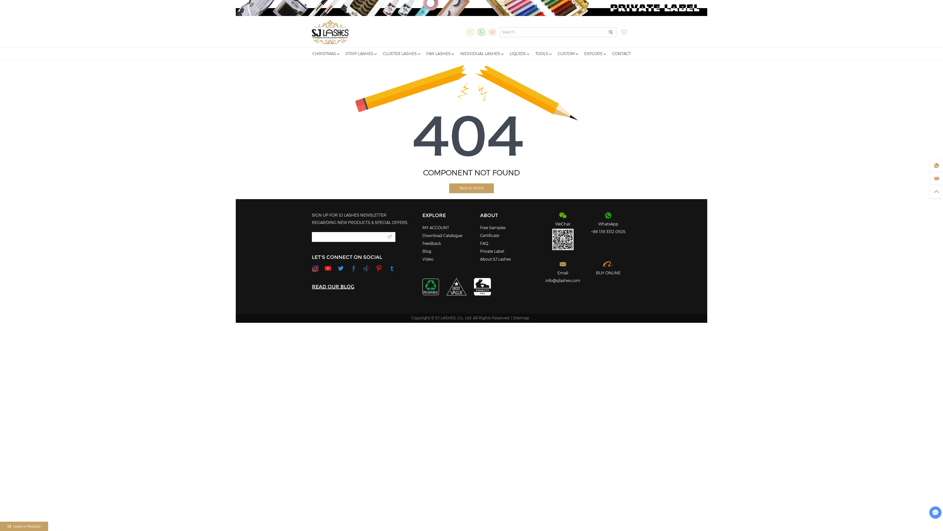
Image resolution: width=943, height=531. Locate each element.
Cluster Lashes (400, 53)
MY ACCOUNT (435, 227)
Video (427, 259)
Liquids (518, 53)
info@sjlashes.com (562, 280)
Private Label (492, 251)
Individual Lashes (480, 53)
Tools (542, 53)
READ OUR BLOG (333, 287)
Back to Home (471, 188)
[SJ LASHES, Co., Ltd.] (330, 32)
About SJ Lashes (495, 259)
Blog (426, 251)
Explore (594, 53)
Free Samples (493, 227)
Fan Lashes (439, 53)
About (489, 215)
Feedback (431, 243)
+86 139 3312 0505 (608, 231)
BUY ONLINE (608, 273)
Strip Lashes (360, 53)
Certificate (489, 235)
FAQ (484, 243)
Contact (621, 53)
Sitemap (521, 318)
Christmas (324, 53)
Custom (567, 53)
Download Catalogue (442, 235)
